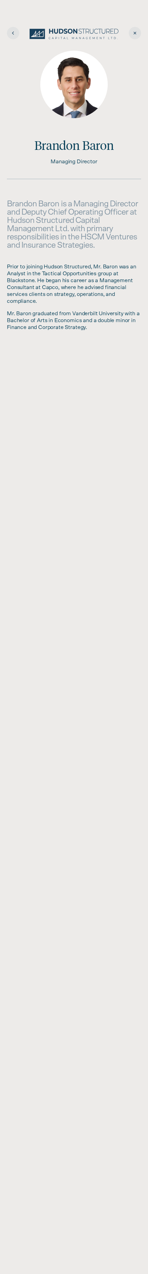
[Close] (135, 33)
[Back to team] (13, 33)
